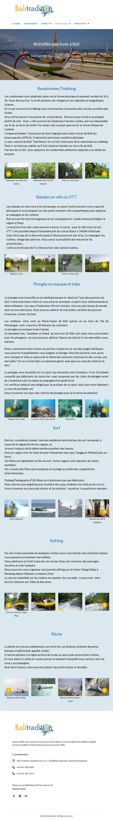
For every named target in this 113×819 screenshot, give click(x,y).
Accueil (16, 24)
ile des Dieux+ (31, 24)
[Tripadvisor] (26, 796)
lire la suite (80, 24)
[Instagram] (20, 796)
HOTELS (45, 24)
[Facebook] (14, 796)
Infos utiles (61, 24)
